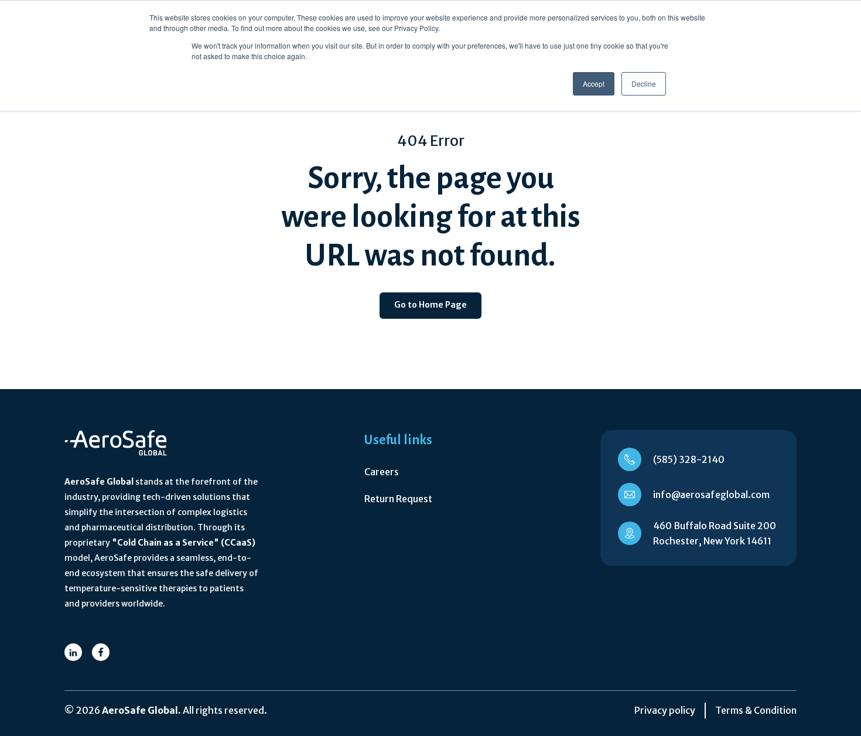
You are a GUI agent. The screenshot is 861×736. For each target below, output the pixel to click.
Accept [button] (593, 83)
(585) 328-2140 (689, 459)
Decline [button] (643, 83)
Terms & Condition (756, 710)
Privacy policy (664, 710)
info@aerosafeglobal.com (711, 494)
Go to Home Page (430, 304)
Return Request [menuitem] (398, 499)
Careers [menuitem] (381, 472)
